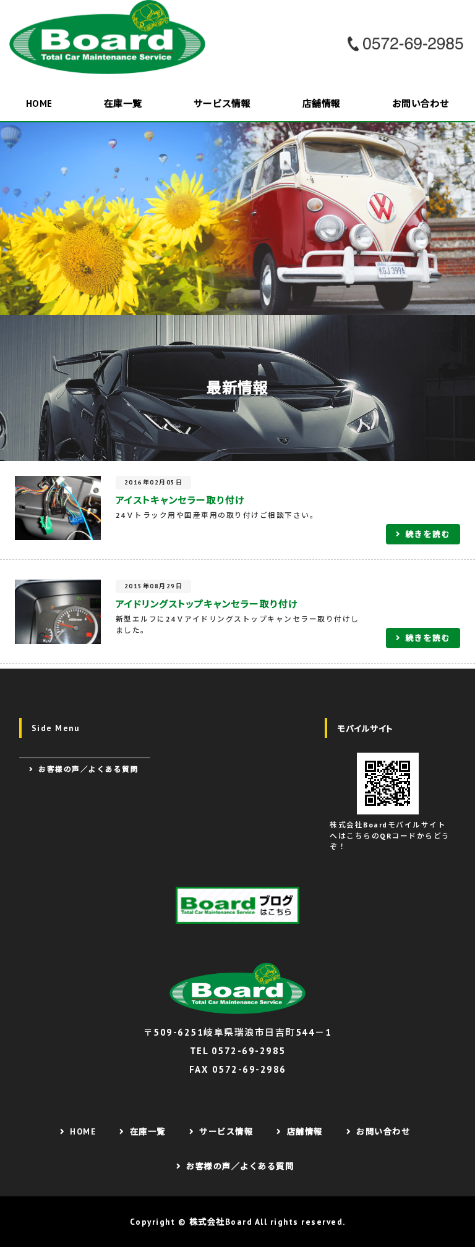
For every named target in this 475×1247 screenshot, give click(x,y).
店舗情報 (321, 103)
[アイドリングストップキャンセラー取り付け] (58, 634)
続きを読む (428, 534)
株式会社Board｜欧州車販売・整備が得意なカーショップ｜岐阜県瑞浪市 (111, 37)
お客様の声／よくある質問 (88, 769)
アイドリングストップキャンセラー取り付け (207, 604)
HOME (39, 103)
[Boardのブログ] (237, 905)
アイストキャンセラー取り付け (181, 500)
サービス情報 (222, 103)
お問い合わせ (421, 103)
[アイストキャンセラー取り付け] (58, 530)
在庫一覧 (123, 103)
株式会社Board (221, 1221)
